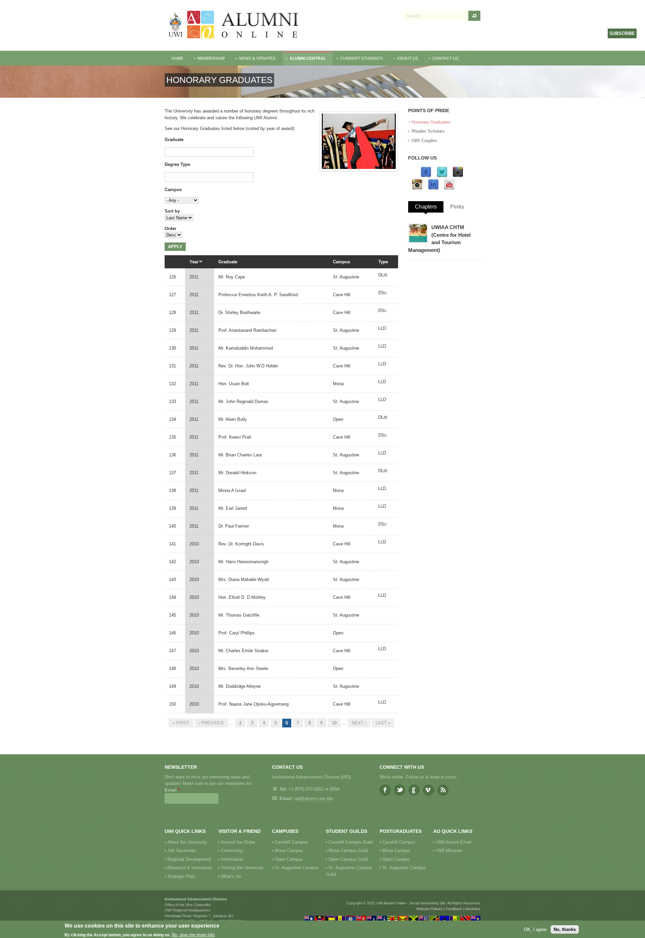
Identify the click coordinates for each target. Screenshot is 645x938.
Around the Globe (238, 842)
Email (172, 790)
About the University (187, 842)
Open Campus (289, 859)
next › (359, 722)
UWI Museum (449, 850)
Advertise (472, 909)
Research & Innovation (189, 867)
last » (383, 722)
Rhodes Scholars (428, 131)
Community (232, 850)
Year (194, 261)
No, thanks (565, 929)
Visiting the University (242, 867)
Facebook (385, 790)
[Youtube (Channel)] (449, 188)
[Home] (234, 25)
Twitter (399, 790)
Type (383, 261)
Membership (208, 59)
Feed (442, 790)
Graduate (174, 139)
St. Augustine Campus (296, 867)
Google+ (414, 790)
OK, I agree (535, 929)
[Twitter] (442, 176)
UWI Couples (424, 140)
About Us (404, 59)
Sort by (172, 211)
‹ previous (211, 722)
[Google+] (458, 176)
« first (181, 722)
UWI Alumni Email (453, 842)
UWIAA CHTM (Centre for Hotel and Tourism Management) (439, 238)
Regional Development (189, 859)
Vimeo (428, 790)
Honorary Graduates (431, 122)
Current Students (358, 59)
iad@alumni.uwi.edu (313, 798)
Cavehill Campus (291, 842)
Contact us (442, 59)
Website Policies (429, 909)
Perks (457, 207)
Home (177, 58)
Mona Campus (289, 850)
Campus (173, 189)
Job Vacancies (181, 850)
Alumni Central (304, 59)
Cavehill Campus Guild (351, 842)
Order (170, 228)
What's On (231, 876)
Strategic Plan (181, 876)
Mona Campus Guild (348, 850)
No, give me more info (193, 934)
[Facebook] (426, 176)
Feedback (454, 909)
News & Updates (253, 59)
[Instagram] (417, 188)
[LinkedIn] (433, 188)
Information (232, 859)
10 (334, 722)
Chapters (426, 207)
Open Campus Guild (348, 859)
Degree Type (177, 164)
